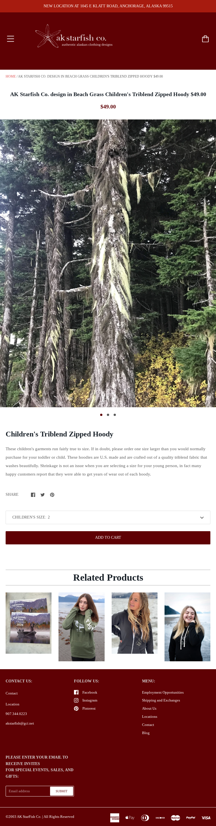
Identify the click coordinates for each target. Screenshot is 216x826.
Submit (62, 791)
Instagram (89, 700)
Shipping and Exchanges (161, 700)
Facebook (89, 692)
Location (12, 704)
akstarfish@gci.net (20, 723)
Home (11, 76)
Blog (146, 733)
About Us (149, 708)
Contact (12, 693)
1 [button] (101, 415)
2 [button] (108, 415)
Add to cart (108, 537)
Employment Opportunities (163, 692)
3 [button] (115, 415)
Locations (149, 716)
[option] (108, 263)
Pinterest (89, 708)
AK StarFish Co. (29, 816)
